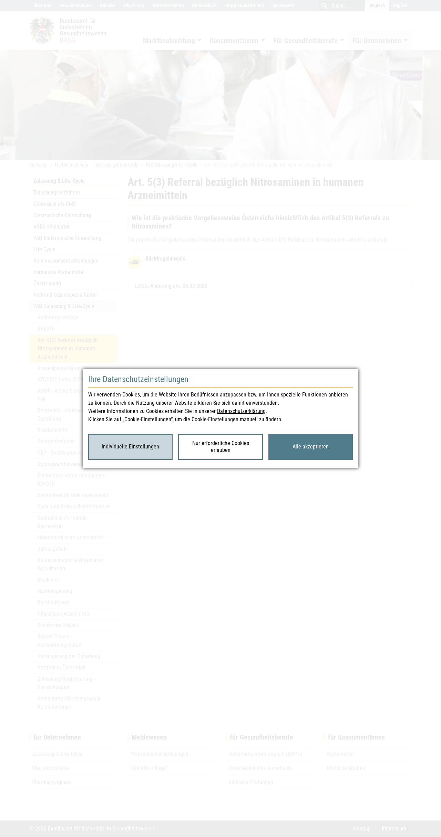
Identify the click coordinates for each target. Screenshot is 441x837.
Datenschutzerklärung (241, 411)
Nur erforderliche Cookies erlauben (220, 447)
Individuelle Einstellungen (130, 446)
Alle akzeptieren (311, 446)
